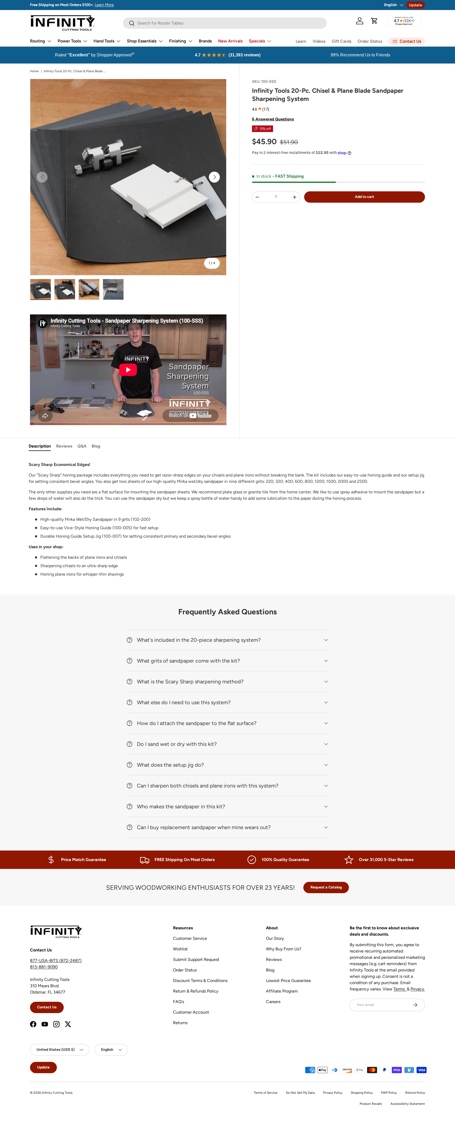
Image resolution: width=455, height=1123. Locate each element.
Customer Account (191, 1012)
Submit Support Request (196, 959)
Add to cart (364, 197)
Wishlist (180, 948)
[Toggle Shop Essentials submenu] (160, 41)
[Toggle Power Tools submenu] (85, 41)
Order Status (370, 41)
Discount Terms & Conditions (200, 980)
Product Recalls (371, 1104)
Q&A (81, 446)
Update (415, 5)
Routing (37, 40)
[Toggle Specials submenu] (269, 41)
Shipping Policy (362, 1093)
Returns (180, 1022)
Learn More (104, 4)
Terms (400, 988)
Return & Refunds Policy (195, 991)
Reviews (64, 446)
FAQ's (178, 1001)
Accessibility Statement (407, 1104)
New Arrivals (230, 40)
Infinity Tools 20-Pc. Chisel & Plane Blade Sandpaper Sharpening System (75, 71)
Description (40, 446)
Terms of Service (266, 1093)
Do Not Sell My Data (300, 1093)
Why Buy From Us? (283, 948)
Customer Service (190, 938)
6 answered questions (273, 119)
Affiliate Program (282, 991)
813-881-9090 (44, 966)
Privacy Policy (332, 1093)
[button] (374, 21)
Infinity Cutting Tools (57, 1093)
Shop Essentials (141, 40)
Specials (257, 40)
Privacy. (418, 988)
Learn (301, 41)
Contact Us (47, 1007)
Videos (319, 41)
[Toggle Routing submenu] (49, 41)
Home (34, 71)
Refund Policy (415, 1093)
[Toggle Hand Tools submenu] (118, 41)
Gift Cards (341, 41)
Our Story (275, 938)
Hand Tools (103, 40)
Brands (205, 40)
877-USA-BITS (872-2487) (56, 960)
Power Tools (69, 40)
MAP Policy (389, 1093)
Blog (96, 446)
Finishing (177, 40)
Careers (273, 1001)
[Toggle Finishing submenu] (190, 41)
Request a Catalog (326, 887)
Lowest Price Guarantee (288, 980)
